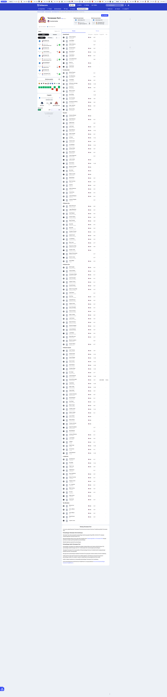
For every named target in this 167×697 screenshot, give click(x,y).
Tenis (66, 8)
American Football (82, 8)
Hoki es (73, 8)
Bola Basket (58, 8)
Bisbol (50, 8)
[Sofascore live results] (42, 5)
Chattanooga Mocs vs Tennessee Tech (95, 538)
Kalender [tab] (55, 34)
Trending (4, 1)
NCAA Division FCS (55, 11)
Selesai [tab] (41, 37)
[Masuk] (128, 5)
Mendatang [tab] (50, 37)
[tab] (74, 31)
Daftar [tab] (43, 34)
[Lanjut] (166, 2)
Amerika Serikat (48, 11)
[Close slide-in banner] (4, 687)
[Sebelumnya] (8, 2)
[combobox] (57, 31)
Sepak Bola (42, 8)
